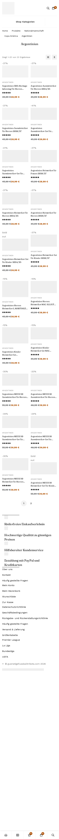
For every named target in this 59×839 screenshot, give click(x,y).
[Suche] (48, 8)
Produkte (16, 31)
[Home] (6, 835)
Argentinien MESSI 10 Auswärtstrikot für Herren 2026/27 (43, 397)
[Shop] (17, 835)
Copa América (11, 36)
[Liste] (48, 57)
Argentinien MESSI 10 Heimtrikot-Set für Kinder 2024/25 (43, 485)
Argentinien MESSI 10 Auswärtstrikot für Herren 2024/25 (14, 397)
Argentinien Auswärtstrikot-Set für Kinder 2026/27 (12, 173)
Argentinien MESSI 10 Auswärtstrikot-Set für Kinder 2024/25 (12, 439)
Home (5, 31)
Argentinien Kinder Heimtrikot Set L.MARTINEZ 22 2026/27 (14, 354)
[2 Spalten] (54, 57)
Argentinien (7, 82)
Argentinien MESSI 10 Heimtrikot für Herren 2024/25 (12, 481)
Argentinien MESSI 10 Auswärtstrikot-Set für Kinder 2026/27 (41, 439)
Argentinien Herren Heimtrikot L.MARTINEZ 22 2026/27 (14, 308)
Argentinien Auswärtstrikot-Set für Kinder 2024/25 (41, 131)
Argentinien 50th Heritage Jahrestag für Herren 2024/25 (14, 89)
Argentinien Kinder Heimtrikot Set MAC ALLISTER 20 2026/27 (42, 350)
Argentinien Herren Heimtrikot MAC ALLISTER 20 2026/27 (44, 304)
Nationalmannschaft (34, 31)
